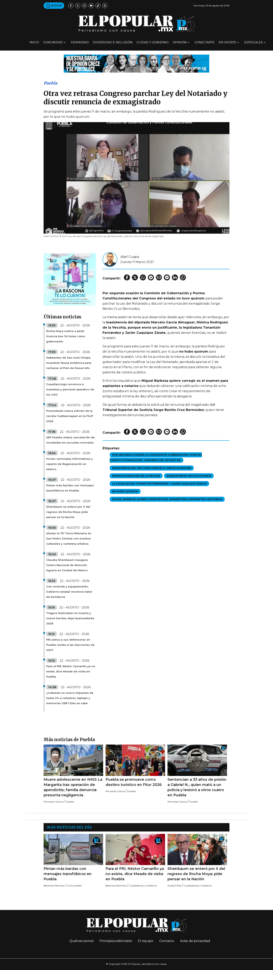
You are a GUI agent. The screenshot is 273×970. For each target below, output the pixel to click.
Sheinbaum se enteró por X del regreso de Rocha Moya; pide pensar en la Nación (68, 512)
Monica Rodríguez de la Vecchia (136, 475)
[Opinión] (136, 63)
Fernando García (53, 801)
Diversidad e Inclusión (113, 42)
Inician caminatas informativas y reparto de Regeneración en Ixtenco (69, 464)
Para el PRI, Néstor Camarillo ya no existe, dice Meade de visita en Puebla (70, 671)
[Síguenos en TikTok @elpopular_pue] (98, 5)
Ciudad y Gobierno (152, 42)
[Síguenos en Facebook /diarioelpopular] (70, 5)
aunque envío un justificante (188, 475)
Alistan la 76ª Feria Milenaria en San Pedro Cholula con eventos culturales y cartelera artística (68, 538)
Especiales (253, 42)
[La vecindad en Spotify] (70, 279)
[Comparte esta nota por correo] (159, 277)
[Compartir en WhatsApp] (143, 277)
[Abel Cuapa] (110, 259)
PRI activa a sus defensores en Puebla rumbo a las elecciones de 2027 (70, 645)
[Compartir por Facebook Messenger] (167, 277)
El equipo (145, 941)
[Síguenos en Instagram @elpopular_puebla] (84, 5)
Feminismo (80, 42)
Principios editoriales (116, 941)
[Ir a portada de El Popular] (136, 23)
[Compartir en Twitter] (135, 277)
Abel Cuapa (129, 257)
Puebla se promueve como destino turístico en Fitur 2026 (134, 782)
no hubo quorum (125, 491)
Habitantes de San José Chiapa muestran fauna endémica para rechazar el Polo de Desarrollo (68, 363)
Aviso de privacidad (195, 941)
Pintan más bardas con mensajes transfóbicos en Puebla (70, 488)
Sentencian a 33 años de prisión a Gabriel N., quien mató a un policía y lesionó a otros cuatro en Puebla (196, 787)
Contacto (166, 941)
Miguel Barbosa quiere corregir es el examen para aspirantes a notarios (167, 499)
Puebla (50, 83)
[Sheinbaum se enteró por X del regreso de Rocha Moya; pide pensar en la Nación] (197, 849)
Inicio (34, 42)
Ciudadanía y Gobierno (143, 885)
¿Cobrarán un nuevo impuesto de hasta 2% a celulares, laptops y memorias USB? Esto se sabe (69, 698)
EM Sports (227, 42)
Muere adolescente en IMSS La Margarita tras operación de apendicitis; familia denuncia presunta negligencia (73, 787)
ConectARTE (204, 42)
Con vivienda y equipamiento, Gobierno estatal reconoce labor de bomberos (69, 591)
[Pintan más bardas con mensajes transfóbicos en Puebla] (73, 849)
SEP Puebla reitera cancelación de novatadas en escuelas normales (70, 440)
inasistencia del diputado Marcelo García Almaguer (151, 468)
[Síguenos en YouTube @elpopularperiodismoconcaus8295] (91, 5)
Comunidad (53, 42)
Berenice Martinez (54, 885)
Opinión (179, 42)
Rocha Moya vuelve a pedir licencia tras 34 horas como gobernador (65, 336)
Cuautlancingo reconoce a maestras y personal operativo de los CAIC (70, 389)
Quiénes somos (81, 941)
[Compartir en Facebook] (127, 277)
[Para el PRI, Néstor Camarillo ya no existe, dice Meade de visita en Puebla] (135, 849)
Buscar (56, 5)
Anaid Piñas (174, 885)
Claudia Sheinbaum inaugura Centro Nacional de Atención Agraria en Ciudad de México (67, 565)
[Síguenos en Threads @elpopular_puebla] (104, 5)
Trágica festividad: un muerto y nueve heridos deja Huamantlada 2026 (70, 618)
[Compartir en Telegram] (151, 277)
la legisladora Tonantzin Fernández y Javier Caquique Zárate (159, 483)
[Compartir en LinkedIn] (175, 277)
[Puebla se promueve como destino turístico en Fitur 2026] (135, 760)
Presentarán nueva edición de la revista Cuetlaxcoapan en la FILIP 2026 (69, 416)
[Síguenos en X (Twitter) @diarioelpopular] (77, 5)
